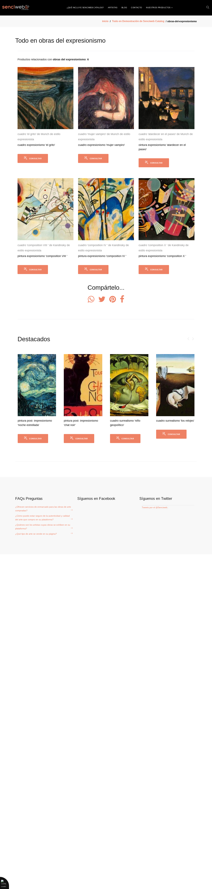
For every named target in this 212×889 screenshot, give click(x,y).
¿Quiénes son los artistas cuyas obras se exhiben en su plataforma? (42, 527)
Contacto (136, 8)
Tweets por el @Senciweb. (155, 507)
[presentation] (188, 338)
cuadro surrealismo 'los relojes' (129, 420)
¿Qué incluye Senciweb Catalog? (85, 8)
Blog (124, 8)
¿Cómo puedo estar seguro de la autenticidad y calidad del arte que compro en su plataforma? (42, 518)
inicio (105, 21)
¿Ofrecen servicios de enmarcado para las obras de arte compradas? (43, 509)
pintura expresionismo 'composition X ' (162, 256)
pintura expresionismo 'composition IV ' (102, 256)
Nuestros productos (158, 8)
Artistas (112, 8)
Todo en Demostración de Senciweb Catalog (138, 21)
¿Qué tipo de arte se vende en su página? (36, 534)
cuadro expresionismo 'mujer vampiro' (101, 144)
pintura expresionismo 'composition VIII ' (42, 256)
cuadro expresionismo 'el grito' (36, 144)
